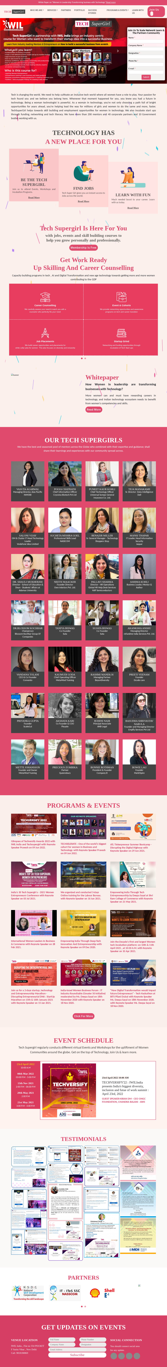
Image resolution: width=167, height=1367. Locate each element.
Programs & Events (117, 10)
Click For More (83, 1016)
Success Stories (92, 11)
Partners (66, 10)
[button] (12, 51)
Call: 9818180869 (19, 1353)
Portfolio (79, 10)
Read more (111, 2)
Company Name (136, 46)
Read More (34, 197)
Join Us (154, 9)
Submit (146, 77)
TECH (14, 11)
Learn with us (138, 11)
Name (132, 38)
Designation (134, 53)
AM (127, 1077)
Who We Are (36, 10)
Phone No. (133, 61)
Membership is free (83, 247)
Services (51, 10)
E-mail (132, 69)
